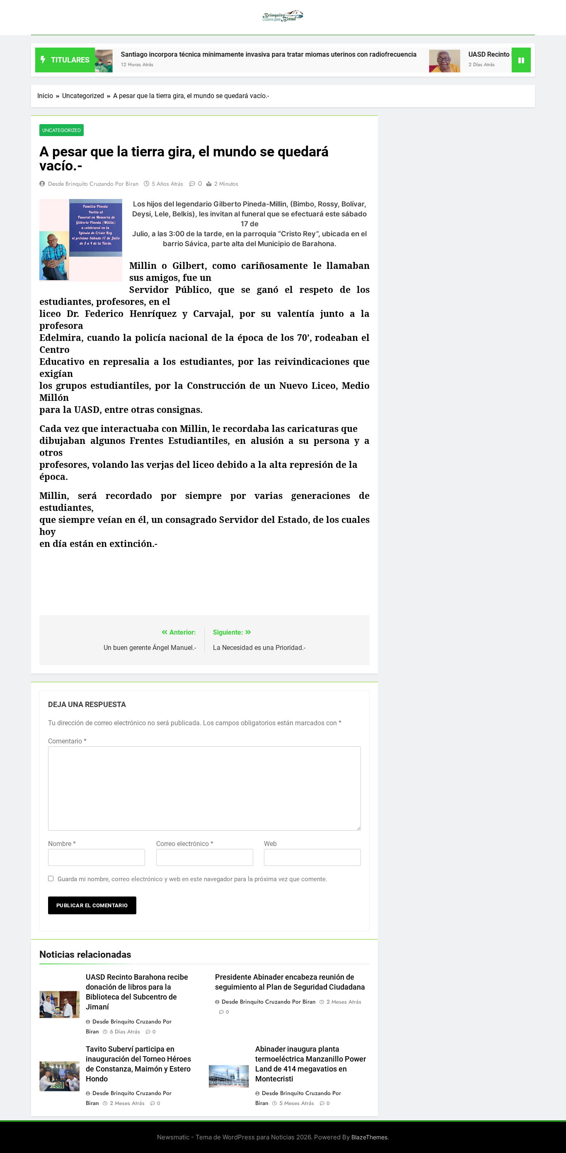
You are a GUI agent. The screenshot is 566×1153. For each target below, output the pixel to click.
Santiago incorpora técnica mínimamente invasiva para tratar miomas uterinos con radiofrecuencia (246, 54)
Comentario (67, 741)
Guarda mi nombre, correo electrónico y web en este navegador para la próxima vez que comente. (192, 879)
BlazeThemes (369, 1137)
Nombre (62, 844)
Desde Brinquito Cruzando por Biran (93, 184)
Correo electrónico (184, 844)
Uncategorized (61, 130)
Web (270, 844)
